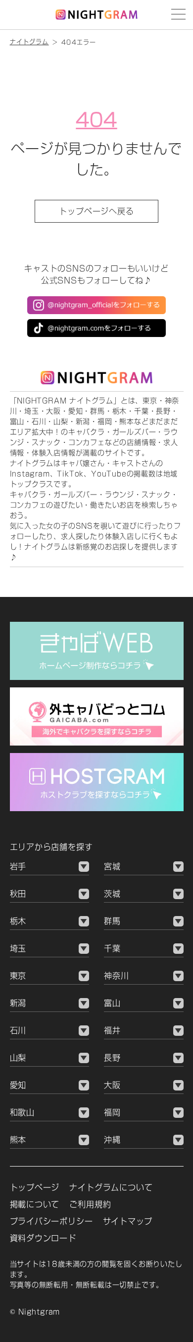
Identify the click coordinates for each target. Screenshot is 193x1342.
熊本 (18, 1140)
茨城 (112, 894)
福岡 (112, 1112)
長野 (112, 1058)
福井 (112, 1030)
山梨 (18, 1058)
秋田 (18, 894)
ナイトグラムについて (110, 1187)
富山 (112, 1003)
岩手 (18, 866)
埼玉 (18, 948)
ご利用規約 (90, 1204)
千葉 (112, 948)
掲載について (35, 1204)
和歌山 (22, 1112)
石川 (18, 1030)
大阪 (112, 1085)
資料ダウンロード (43, 1238)
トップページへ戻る (96, 211)
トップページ (35, 1187)
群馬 (112, 921)
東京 (18, 976)
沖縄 (112, 1140)
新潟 (18, 1003)
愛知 (18, 1085)
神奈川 (116, 976)
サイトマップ (128, 1221)
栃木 (18, 921)
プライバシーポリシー (51, 1221)
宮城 (112, 866)
